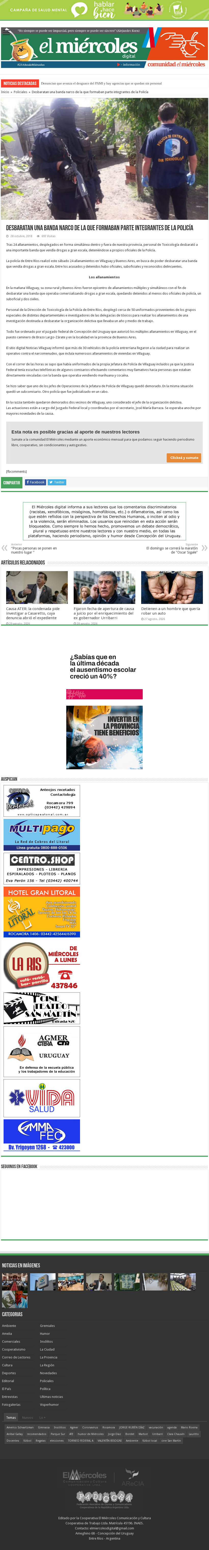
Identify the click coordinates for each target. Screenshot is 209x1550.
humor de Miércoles (91, 1434)
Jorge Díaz (114, 1434)
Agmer (74, 1427)
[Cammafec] (42, 1135)
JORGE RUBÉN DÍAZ (132, 1427)
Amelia (7, 1334)
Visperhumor (49, 1405)
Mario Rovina (189, 1427)
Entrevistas (10, 1397)
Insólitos (46, 1341)
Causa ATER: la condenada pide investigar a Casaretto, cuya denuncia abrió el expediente (33, 613)
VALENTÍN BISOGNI (110, 1440)
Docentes (13, 1440)
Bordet (129, 1434)
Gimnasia (44, 1427)
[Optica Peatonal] (42, 801)
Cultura (7, 1365)
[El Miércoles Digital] (104, 46)
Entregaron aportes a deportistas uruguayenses (73, 83)
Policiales (20, 92)
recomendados (36, 1434)
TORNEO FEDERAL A (80, 1440)
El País (6, 1389)
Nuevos (27, 1417)
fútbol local (149, 1440)
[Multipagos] (42, 834)
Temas (11, 1417)
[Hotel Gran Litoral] (42, 912)
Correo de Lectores (16, 1357)
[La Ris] (42, 965)
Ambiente (9, 1326)
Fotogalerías (11, 1405)
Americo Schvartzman (20, 1427)
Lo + (43, 1417)
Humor (45, 1334)
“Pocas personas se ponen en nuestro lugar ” (34, 548)
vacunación (156, 1427)
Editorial (8, 1381)
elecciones (57, 1440)
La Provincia (48, 1357)
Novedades (48, 1373)
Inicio (5, 92)
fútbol (27, 1440)
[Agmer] (42, 1051)
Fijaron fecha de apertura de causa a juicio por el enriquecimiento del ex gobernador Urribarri (104, 613)
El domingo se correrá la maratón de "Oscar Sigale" (172, 548)
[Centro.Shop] (42, 868)
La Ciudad (47, 1349)
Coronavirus (90, 1427)
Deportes (9, 1373)
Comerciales (11, 1341)
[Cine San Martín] (42, 1008)
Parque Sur (58, 1434)
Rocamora (108, 1427)
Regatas (41, 1440)
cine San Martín (171, 1440)
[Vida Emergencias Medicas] (42, 1098)
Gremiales (47, 1326)
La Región (47, 1365)
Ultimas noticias (51, 1397)
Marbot (143, 1434)
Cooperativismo (13, 1349)
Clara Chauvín (176, 1434)
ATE (71, 1434)
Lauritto (194, 1434)
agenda (172, 1427)
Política (45, 1389)
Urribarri (157, 1434)
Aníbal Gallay (15, 1434)
